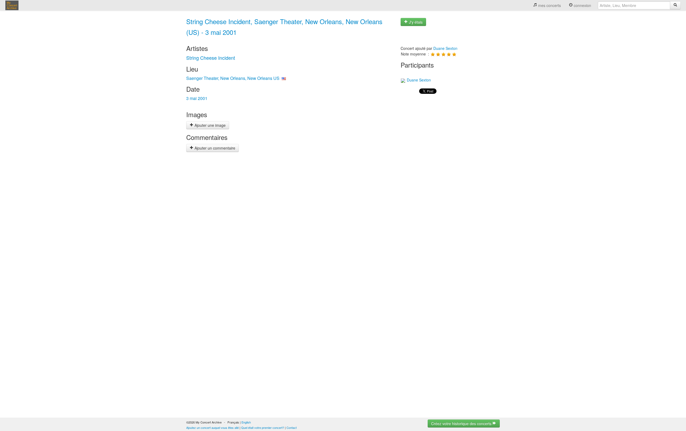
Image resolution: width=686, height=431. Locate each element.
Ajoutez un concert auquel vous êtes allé (212, 427)
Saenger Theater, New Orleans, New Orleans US (232, 78)
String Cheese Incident (210, 57)
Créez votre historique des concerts (462, 423)
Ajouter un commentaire (214, 148)
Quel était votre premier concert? (262, 427)
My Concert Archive (12, 5)
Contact (291, 427)
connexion (582, 5)
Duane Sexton (445, 48)
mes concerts (549, 5)
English (246, 422)
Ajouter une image (209, 125)
